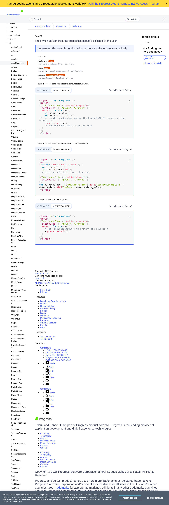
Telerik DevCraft (42, 273)
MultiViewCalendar (19, 301)
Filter (13, 228)
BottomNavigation (19, 75)
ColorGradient (17, 141)
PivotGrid (15, 355)
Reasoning (15, 403)
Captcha (14, 95)
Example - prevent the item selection (53, 200)
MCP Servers (41, 283)
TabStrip (14, 480)
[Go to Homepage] (21, 15)
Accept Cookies (130, 498)
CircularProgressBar (18, 131)
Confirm (14, 157)
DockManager (17, 184)
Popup (14, 367)
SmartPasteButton (18, 444)
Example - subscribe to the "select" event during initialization (63, 84)
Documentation (47, 306)
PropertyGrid (16, 383)
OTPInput (15, 319)
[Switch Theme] (164, 19)
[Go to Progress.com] (43, 420)
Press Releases (47, 441)
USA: (56, 350)
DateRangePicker (19, 172)
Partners (44, 320)
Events (43, 325)
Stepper (14, 472)
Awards (43, 438)
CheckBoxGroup (18, 114)
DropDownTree (17, 204)
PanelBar (15, 327)
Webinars (44, 315)
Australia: (58, 360)
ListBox (14, 266)
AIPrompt (15, 51)
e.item (43, 68)
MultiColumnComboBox (18, 291)
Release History (47, 308)
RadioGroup (16, 391)
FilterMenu (15, 232)
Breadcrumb (16, 79)
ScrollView (15, 419)
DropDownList (17, 200)
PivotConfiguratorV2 (18, 346)
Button (14, 83)
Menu (13, 286)
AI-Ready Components (58, 283)
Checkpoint (16, 118)
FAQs (43, 327)
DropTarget (16, 208)
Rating (14, 399)
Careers (44, 445)
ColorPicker (16, 149)
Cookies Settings (155, 498)
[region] (84, 498)
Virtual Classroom (48, 323)
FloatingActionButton (18, 241)
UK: (56, 353)
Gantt (13, 250)
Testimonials (46, 339)
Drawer (14, 192)
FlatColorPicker (18, 236)
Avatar (14, 67)
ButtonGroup (16, 87)
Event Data (42, 56)
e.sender (51, 75)
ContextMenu (17, 161)
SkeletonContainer (18, 434)
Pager (13, 323)
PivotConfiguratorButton (18, 340)
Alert (13, 55)
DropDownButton (18, 196)
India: (57, 355)
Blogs (43, 313)
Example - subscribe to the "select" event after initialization (63, 143)
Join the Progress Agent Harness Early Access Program (123, 3)
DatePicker (16, 168)
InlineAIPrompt (17, 262)
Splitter (14, 464)
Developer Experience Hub (53, 301)
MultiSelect (16, 296)
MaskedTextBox (18, 278)
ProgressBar (16, 371)
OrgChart (15, 315)
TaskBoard (15, 484)
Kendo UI (39, 278)
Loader (14, 274)
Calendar (15, 91)
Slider (13, 439)
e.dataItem (45, 61)
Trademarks (61, 487)
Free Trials (45, 290)
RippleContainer (18, 411)
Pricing (43, 292)
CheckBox (15, 111)
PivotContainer (17, 351)
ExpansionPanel (18, 220)
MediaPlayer (16, 282)
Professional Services (50, 318)
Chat (13, 107)
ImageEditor (16, 258)
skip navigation (13, 15)
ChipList (14, 126)
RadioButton (16, 387)
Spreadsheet (16, 468)
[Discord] (47, 384)
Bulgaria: (58, 357)
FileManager (16, 224)
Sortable (14, 450)
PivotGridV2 (16, 359)
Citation (14, 137)
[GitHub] (47, 381)
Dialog (14, 180)
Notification (16, 307)
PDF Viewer (16, 331)
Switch (14, 476)
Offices (43, 448)
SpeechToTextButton (18, 455)
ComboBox (16, 153)
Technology (45, 436)
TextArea (15, 488)
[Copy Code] (129, 101)
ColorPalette (16, 145)
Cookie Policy (38, 499)
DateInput (15, 165)
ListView (14, 270)
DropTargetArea (18, 212)
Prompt (14, 375)
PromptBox (16, 379)
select (38, 36)
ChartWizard (16, 103)
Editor (13, 216)
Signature (15, 429)
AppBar (14, 59)
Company (44, 433)
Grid (13, 254)
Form (13, 246)
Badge (14, 71)
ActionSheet (16, 47)
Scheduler (15, 415)
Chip (13, 122)
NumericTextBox (18, 311)
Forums (43, 311)
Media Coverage (48, 443)
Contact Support (150, 57)
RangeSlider (16, 395)
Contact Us (45, 348)
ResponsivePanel (18, 407)
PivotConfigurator (18, 335)
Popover (14, 363)
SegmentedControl (18, 424)
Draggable (15, 188)
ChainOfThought (18, 99)
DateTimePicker (18, 176)
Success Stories (47, 336)
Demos (43, 304)
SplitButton (15, 460)
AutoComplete (17, 63)
